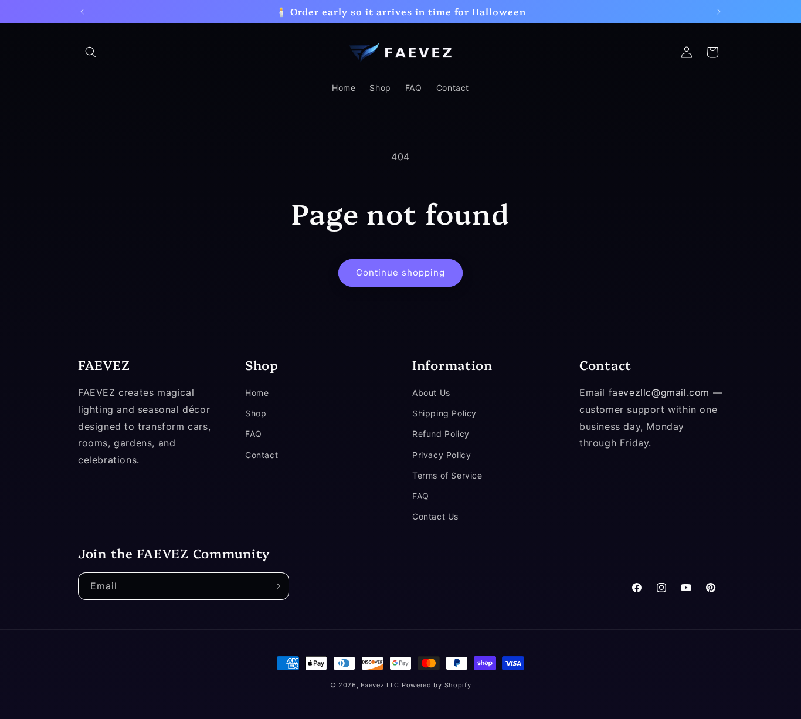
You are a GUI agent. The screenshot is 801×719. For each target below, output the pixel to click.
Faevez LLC (380, 685)
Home (257, 393)
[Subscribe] (276, 586)
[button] (91, 52)
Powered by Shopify (436, 685)
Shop (255, 414)
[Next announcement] (719, 12)
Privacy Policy (441, 455)
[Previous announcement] (82, 12)
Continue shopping (400, 272)
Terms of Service (447, 475)
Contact (261, 455)
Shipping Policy (444, 414)
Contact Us (435, 516)
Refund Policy (441, 434)
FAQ (253, 434)
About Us (431, 393)
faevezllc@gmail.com (659, 392)
